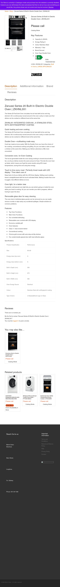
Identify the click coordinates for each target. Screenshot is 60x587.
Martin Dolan (8, 582)
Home (6, 11)
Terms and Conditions (44, 440)
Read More (9, 405)
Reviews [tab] (12, 92)
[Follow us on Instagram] (55, 583)
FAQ (42, 448)
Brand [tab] (49, 86)
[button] (26, 18)
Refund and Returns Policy (47, 445)
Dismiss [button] (51, 7)
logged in (16, 321)
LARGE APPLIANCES (44, 66)
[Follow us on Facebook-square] (58, 583)
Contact (43, 454)
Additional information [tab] (32, 86)
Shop (11, 11)
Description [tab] (11, 86)
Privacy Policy (45, 451)
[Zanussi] (36, 74)
